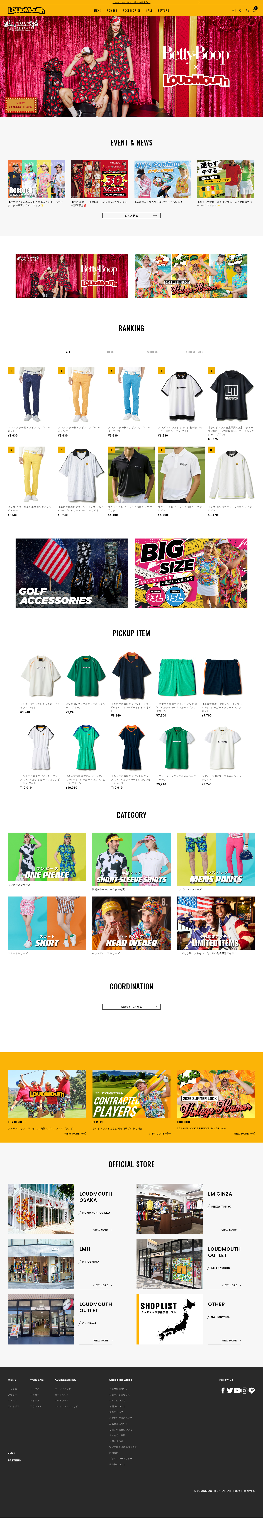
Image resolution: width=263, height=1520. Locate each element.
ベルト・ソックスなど (66, 1406)
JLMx (11, 1453)
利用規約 (114, 1452)
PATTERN (14, 1460)
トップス (12, 1388)
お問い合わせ (116, 1441)
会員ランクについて (119, 1394)
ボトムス (12, 1400)
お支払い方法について (121, 1417)
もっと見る (131, 215)
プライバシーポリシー (121, 1458)
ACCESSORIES (131, 10)
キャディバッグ (63, 1388)
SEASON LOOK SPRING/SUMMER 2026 (213, 1127)
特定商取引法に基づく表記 (123, 1446)
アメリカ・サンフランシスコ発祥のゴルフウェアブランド (44, 1127)
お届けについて (117, 1406)
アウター (12, 1394)
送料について (116, 1411)
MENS (97, 10)
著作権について (117, 1464)
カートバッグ (62, 1394)
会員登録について (118, 1388)
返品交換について (118, 1423)
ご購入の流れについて (121, 1429)
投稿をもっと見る (131, 1006)
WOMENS (112, 10)
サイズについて (117, 1400)
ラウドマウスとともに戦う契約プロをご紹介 (128, 1127)
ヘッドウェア (62, 1400)
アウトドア (14, 1406)
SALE (149, 10)
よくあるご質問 (117, 1435)
